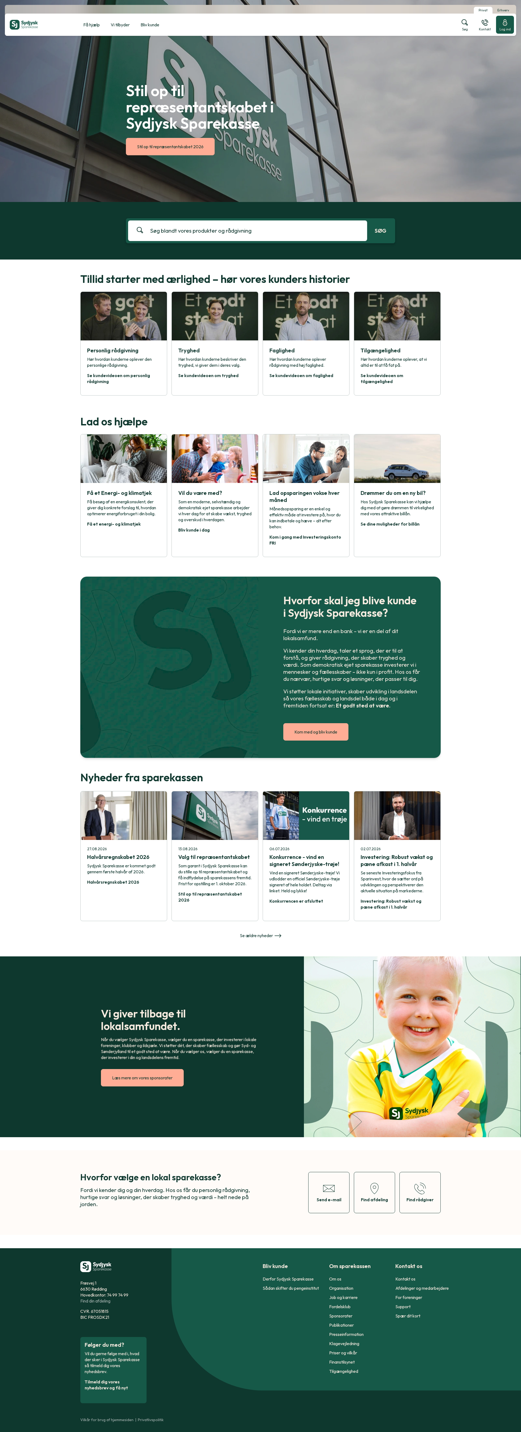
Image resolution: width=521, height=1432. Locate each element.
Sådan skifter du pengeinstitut (291, 1288)
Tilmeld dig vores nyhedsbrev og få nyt (106, 1384)
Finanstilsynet (342, 1362)
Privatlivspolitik (151, 1419)
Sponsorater (340, 1316)
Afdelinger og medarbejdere (422, 1288)
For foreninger (408, 1297)
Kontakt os (405, 1279)
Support (403, 1306)
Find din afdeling (95, 1301)
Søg (380, 230)
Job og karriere (343, 1297)
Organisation (341, 1288)
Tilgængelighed (343, 1371)
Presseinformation (346, 1334)
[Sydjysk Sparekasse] (37, 25)
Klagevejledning (344, 1343)
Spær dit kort (407, 1316)
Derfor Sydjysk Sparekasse (288, 1279)
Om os (335, 1279)
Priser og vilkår (343, 1352)
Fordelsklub (340, 1306)
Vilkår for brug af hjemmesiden (107, 1419)
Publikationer (341, 1325)
